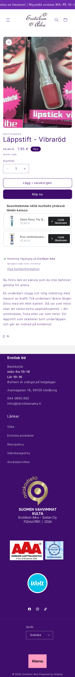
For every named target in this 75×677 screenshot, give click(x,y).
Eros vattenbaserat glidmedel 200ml (33, 236)
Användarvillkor (18, 462)
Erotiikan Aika (30, 674)
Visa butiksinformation (23, 269)
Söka (10, 426)
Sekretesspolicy (18, 453)
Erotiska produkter (20, 435)
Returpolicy (15, 444)
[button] (8, 19)
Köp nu (37, 194)
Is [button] (8, 336)
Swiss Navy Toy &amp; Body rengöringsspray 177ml (33, 219)
